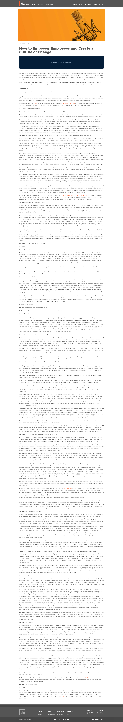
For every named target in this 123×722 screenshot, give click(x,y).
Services (50, 709)
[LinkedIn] (55, 719)
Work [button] (81, 4)
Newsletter (70, 711)
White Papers (60, 711)
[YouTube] (68, 719)
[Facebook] (61, 719)
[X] (57, 719)
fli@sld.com (99, 712)
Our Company (41, 709)
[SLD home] (22, 3)
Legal (102, 719)
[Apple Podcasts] (63, 719)
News (39, 713)
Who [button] (75, 4)
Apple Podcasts (28, 70)
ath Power (61, 672)
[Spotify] (65, 719)
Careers (40, 711)
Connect (69, 709)
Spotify (35, 70)
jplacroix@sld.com (90, 712)
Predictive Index (67, 488)
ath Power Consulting (69, 103)
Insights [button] (88, 4)
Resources (60, 714)
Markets (50, 711)
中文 (68, 714)
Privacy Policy (95, 719)
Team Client (70, 713)
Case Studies (51, 713)
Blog (58, 709)
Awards (40, 714)
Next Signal (60, 713)
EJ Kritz (35, 103)
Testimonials (51, 714)
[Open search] (102, 4)
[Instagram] (59, 719)
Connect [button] (96, 4)
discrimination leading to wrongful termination (74, 195)
